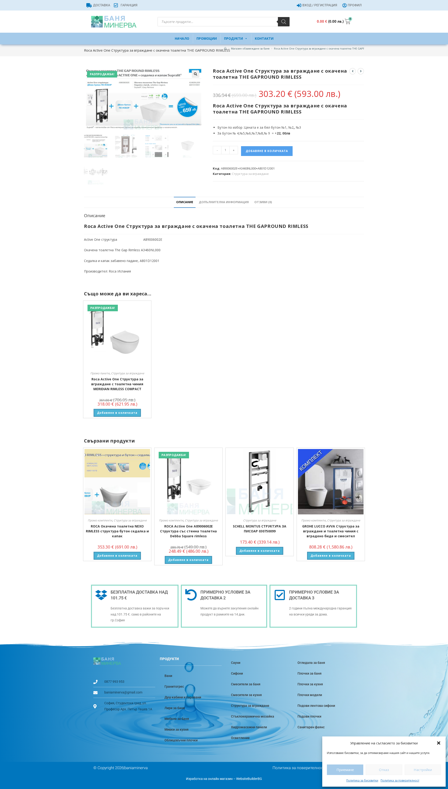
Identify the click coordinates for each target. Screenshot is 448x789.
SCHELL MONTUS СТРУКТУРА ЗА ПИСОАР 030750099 (259, 528)
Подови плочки (309, 716)
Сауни (235, 663)
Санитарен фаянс (311, 727)
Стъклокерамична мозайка (252, 716)
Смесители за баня (245, 684)
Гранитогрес (174, 686)
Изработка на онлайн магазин (209, 779)
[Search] (284, 21)
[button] (438, 743)
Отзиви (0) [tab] (263, 202)
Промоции (206, 38)
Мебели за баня (176, 719)
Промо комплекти (100, 520)
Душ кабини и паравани (182, 697)
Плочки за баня (310, 673)
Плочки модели (310, 695)
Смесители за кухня (246, 695)
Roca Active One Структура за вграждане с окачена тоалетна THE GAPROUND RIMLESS (328, 48)
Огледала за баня (311, 663)
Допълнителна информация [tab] (224, 202)
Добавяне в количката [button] (117, 413)
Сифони (237, 673)
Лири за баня (174, 708)
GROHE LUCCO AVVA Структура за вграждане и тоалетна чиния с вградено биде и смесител (330, 531)
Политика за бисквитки (362, 780)
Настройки (423, 769)
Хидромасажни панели (249, 727)
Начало (182, 38)
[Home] (225, 48)
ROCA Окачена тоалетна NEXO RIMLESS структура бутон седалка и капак (117, 531)
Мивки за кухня (176, 729)
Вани (168, 676)
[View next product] (360, 71)
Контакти (264, 38)
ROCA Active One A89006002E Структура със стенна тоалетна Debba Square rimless (188, 531)
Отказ (384, 769)
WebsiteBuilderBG (249, 779)
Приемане (345, 769)
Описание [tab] (184, 202)
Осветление (240, 738)
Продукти (233, 38)
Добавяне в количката (267, 151)
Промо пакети (100, 373)
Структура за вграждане (250, 174)
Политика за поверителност (400, 780)
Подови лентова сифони (316, 706)
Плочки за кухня (310, 684)
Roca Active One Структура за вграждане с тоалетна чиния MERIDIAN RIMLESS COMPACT (117, 384)
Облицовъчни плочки (181, 740)
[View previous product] (352, 71)
